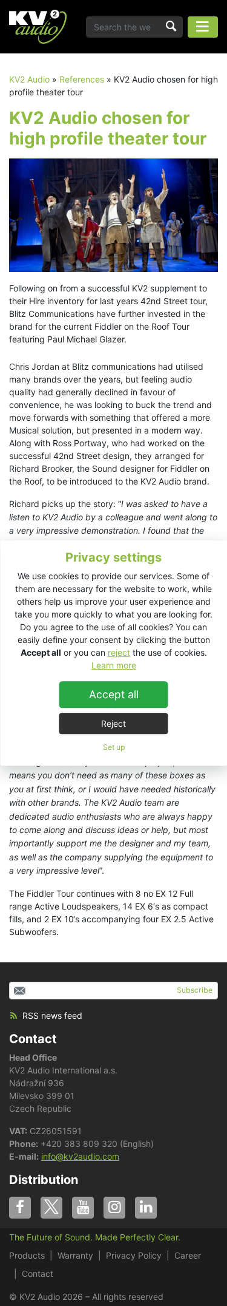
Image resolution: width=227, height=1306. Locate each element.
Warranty (75, 1255)
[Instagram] (114, 1208)
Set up (114, 747)
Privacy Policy (134, 1255)
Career (187, 1255)
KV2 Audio (29, 79)
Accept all (114, 694)
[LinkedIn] (146, 1208)
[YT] (83, 1208)
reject (119, 652)
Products (27, 1255)
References (81, 79)
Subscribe (194, 990)
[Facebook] (20, 1208)
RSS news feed (52, 1015)
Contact (33, 1039)
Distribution (43, 1179)
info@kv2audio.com (80, 1156)
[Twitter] (51, 1208)
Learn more (113, 665)
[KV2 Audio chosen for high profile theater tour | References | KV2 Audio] (38, 27)
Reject (113, 723)
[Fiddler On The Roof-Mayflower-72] (113, 214)
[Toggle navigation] (203, 27)
